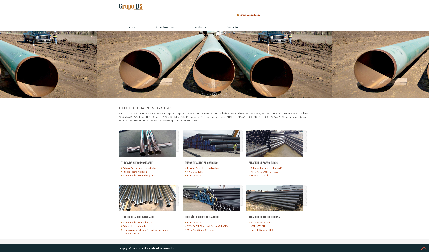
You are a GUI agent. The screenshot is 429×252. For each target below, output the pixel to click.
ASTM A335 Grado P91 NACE (264, 171)
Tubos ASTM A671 (195, 175)
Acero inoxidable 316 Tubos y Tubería (140, 222)
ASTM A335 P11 (258, 226)
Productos (200, 27)
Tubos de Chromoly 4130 (262, 229)
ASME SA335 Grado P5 (261, 222)
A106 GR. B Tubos (195, 171)
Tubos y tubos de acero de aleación (267, 168)
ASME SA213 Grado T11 (262, 175)
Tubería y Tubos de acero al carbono (203, 168)
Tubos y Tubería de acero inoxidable (139, 168)
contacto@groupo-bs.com (250, 15)
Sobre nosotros (164, 27)
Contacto (232, 27)
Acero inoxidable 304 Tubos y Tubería (140, 175)
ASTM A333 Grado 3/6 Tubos (200, 229)
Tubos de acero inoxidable (135, 171)
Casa (132, 27)
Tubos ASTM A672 (195, 222)
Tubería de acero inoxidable (136, 226)
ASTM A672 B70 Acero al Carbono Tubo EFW (207, 226)
